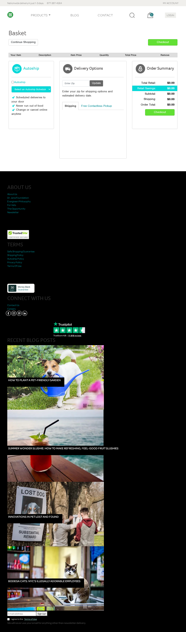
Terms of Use (30, 619)
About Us (12, 194)
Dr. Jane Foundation (18, 197)
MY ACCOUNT (171, 3)
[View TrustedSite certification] (18, 234)
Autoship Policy (15, 258)
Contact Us (13, 305)
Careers (11, 308)
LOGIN (170, 15)
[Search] (132, 15)
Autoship (19, 82)
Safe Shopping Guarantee (21, 251)
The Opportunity (16, 208)
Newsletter (13, 212)
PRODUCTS (39, 15)
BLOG (74, 15)
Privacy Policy (14, 262)
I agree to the (24, 619)
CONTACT (105, 15)
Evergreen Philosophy (19, 201)
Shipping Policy (15, 255)
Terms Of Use (14, 266)
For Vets (11, 205)
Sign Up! (42, 613)
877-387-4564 (54, 3)
